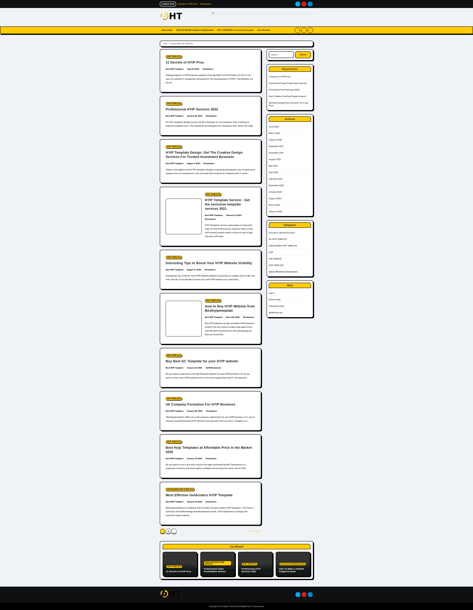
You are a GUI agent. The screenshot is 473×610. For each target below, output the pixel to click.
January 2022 (275, 140)
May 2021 (273, 166)
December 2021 (276, 146)
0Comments (208, 69)
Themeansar (258, 606)
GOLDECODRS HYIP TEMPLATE (180, 489)
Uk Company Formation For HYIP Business (200, 404)
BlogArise (244, 606)
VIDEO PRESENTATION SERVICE (283, 272)
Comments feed (276, 306)
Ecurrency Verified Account (282, 233)
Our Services (263, 30)
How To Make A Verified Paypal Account (287, 96)
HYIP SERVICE (275, 259)
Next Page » (255, 531)
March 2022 (274, 133)
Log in (272, 293)
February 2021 (275, 179)
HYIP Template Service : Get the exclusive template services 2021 (227, 204)
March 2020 (274, 205)
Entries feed (274, 299)
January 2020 (275, 211)
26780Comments (213, 368)
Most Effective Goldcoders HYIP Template (199, 495)
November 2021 (276, 153)
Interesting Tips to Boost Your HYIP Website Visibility (209, 263)
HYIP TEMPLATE (174, 57)
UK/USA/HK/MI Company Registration (195, 30)
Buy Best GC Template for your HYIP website (202, 361)
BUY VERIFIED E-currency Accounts (235, 30)
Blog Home (167, 30)
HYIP (271, 252)
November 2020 (276, 185)
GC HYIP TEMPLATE (278, 239)
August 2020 (275, 198)
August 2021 (275, 159)
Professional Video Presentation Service (288, 83)
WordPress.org (275, 312)
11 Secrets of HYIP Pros (185, 62)
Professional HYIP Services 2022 (192, 109)
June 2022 (274, 127)
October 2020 (275, 192)
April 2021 (273, 172)
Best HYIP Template (175, 69)
